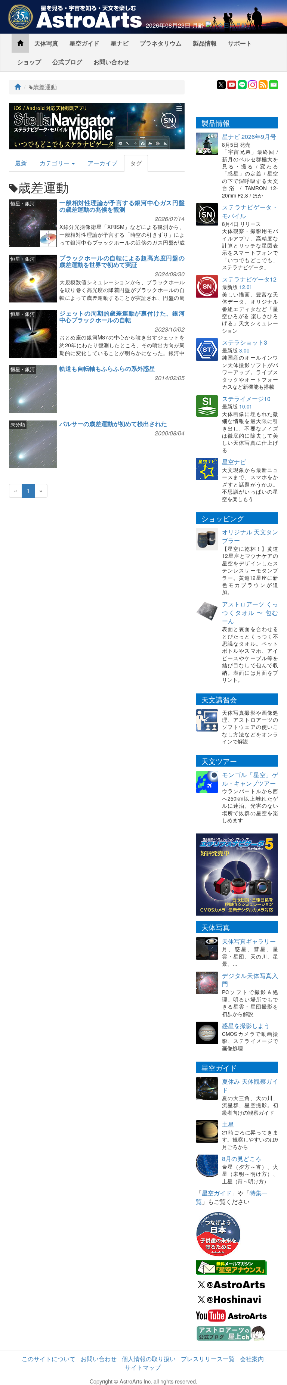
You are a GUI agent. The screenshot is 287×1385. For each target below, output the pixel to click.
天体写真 (46, 43)
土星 (228, 1124)
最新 (21, 163)
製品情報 (205, 43)
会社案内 (252, 1358)
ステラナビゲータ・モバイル (250, 211)
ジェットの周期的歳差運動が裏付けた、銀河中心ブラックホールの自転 (122, 316)
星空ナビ (234, 461)
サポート (240, 43)
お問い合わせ (111, 62)
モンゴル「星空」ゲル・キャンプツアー (250, 779)
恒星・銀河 (22, 203)
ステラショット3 (244, 342)
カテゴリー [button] (55, 163)
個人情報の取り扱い (149, 1358)
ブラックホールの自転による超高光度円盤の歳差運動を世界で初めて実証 (122, 261)
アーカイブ (102, 163)
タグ (136, 163)
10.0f (245, 406)
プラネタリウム (161, 43)
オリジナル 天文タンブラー (250, 536)
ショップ (29, 62)
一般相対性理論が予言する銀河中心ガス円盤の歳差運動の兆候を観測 (122, 206)
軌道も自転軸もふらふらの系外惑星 (107, 368)
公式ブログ (67, 62)
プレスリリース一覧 (208, 1358)
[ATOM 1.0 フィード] (263, 84)
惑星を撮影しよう (246, 1025)
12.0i (245, 287)
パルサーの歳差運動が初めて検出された (113, 423)
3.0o (244, 350)
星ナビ (120, 43)
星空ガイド (84, 43)
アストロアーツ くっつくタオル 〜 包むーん (250, 612)
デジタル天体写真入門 (250, 979)
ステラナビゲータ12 (249, 279)
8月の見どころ (241, 1158)
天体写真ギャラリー (249, 941)
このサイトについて (48, 1358)
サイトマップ (143, 1367)
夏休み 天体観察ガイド (250, 1085)
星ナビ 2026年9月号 (249, 136)
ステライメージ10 (246, 398)
